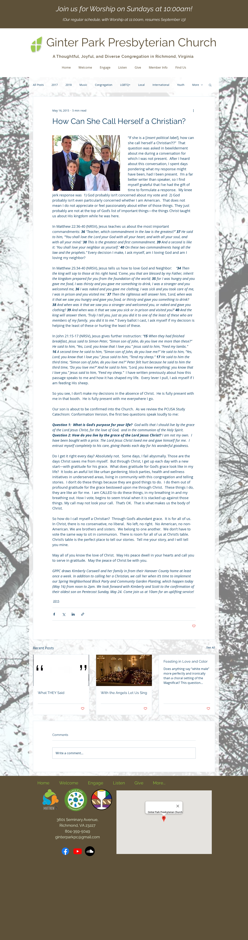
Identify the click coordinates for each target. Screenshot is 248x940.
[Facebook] (65, 851)
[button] (210, 84)
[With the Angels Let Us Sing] (124, 670)
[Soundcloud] (90, 851)
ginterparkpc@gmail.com (77, 837)
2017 (55, 85)
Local (141, 85)
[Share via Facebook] (54, 614)
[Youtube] (78, 851)
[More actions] (193, 110)
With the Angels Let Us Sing (124, 693)
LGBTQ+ (125, 85)
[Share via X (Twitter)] (63, 614)
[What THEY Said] (61, 670)
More (195, 85)
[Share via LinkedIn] (73, 614)
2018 (68, 85)
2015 (56, 601)
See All (210, 647)
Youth (180, 85)
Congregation (103, 85)
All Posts (38, 85)
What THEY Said (51, 693)
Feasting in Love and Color (186, 661)
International (160, 85)
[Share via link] (82, 614)
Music (83, 85)
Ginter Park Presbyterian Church (131, 42)
